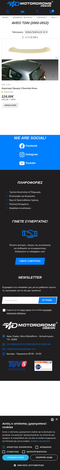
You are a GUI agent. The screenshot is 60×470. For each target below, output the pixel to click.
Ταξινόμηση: (18, 32)
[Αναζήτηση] (37, 11)
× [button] (56, 419)
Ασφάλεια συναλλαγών (20, 208)
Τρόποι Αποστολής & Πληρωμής (25, 192)
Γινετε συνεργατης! (30, 261)
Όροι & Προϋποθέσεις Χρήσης (24, 200)
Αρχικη (5, 17)
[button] (25, 77)
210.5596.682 (29, 344)
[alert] (30, 443)
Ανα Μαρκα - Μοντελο (22, 17)
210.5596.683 (44, 344)
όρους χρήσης (26, 310)
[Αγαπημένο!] (53, 76)
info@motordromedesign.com (21, 349)
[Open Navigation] (7, 11)
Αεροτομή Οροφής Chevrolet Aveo (19, 88)
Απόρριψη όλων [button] (44, 457)
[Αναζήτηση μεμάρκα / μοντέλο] (22, 11)
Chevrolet (42, 17)
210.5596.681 (13, 344)
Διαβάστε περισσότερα (40, 441)
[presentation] (56, 58)
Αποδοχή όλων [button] (15, 457)
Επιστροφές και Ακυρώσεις (22, 196)
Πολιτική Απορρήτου (19, 204)
